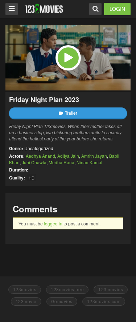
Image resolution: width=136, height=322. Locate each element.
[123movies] (44, 8)
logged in (53, 223)
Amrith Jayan (94, 156)
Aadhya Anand (40, 156)
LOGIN (117, 8)
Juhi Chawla (34, 162)
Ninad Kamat (89, 162)
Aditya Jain (68, 156)
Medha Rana (61, 162)
